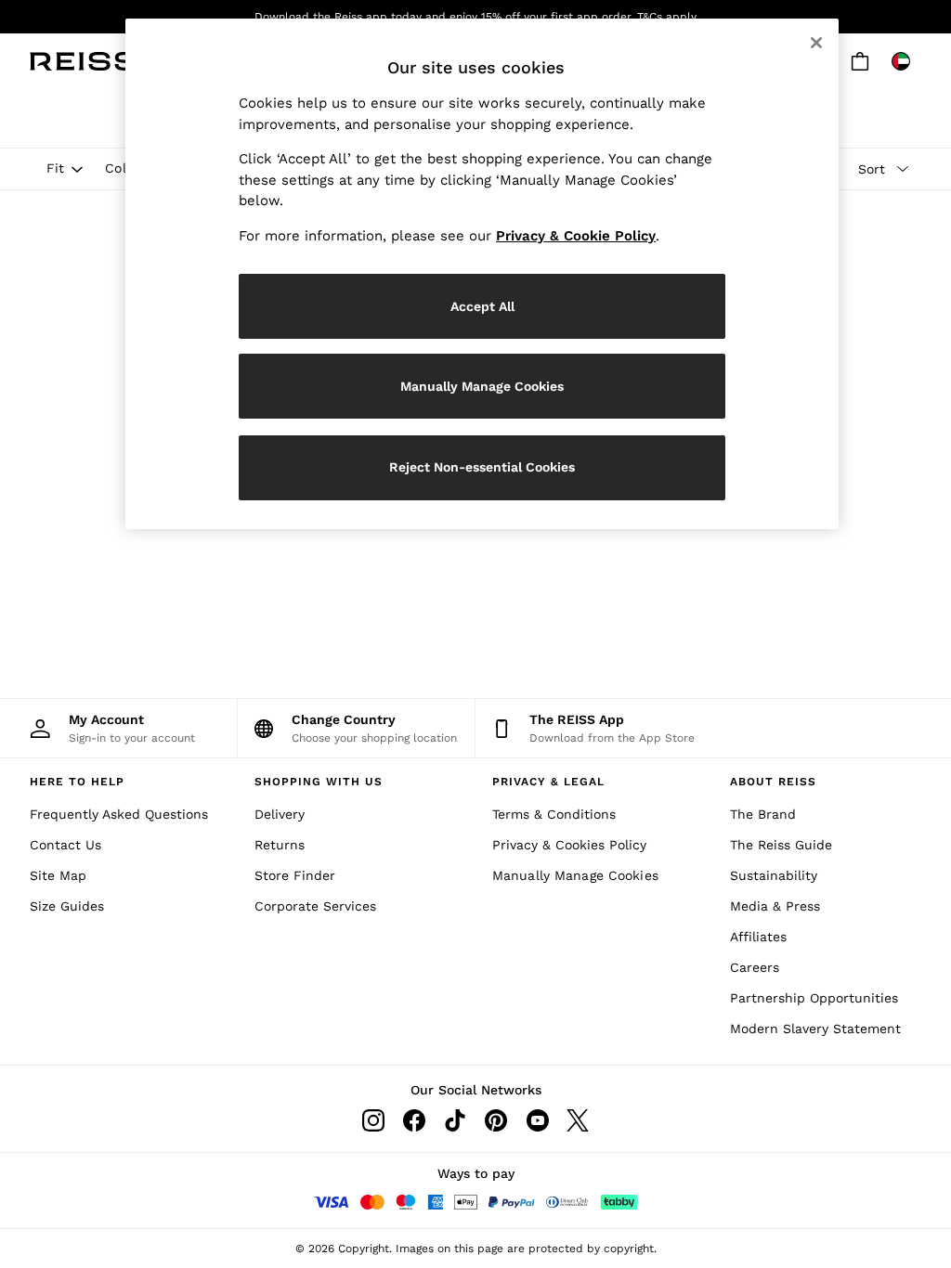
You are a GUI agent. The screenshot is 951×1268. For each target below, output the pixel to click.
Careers (754, 967)
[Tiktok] (455, 1120)
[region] (482, 274)
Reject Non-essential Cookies (482, 466)
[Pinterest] (496, 1120)
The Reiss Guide (781, 844)
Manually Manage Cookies (575, 875)
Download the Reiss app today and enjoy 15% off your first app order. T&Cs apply (475, 16)
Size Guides (67, 906)
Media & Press (775, 906)
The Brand (763, 814)
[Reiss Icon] (83, 61)
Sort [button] (871, 169)
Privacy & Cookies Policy (569, 844)
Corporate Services (315, 906)
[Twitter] (577, 1120)
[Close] (816, 42)
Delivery (279, 814)
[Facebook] (414, 1120)
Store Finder (294, 875)
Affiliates (758, 936)
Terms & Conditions (554, 814)
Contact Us (65, 844)
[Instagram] (373, 1120)
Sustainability (773, 875)
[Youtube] (536, 1120)
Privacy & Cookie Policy (576, 235)
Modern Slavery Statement (815, 1028)
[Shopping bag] (860, 61)
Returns (279, 844)
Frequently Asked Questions (119, 814)
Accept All (482, 306)
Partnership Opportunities (814, 997)
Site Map (58, 875)
